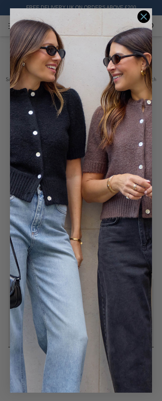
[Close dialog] (143, 16)
